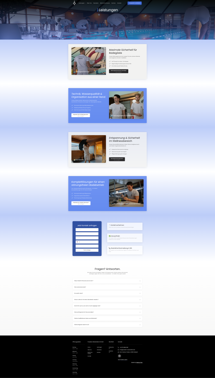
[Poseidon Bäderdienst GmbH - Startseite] (74, 3)
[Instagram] (119, 356)
